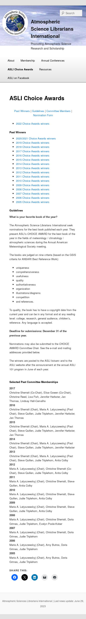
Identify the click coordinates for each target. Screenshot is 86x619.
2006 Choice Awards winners (32, 198)
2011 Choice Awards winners (32, 176)
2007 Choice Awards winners (32, 193)
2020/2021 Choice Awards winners (36, 138)
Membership (28, 60)
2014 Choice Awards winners (32, 164)
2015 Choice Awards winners (32, 160)
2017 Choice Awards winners (32, 151)
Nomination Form (43, 115)
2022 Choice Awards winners (32, 123)
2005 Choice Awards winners (33, 202)
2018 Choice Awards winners (32, 147)
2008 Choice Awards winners (32, 189)
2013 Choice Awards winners (32, 168)
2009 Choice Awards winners (32, 185)
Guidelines (38, 111)
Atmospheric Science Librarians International (52, 28)
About (11, 60)
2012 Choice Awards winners (32, 172)
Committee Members (58, 111)
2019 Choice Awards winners (32, 142)
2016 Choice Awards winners (32, 155)
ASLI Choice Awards (20, 69)
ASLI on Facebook (18, 78)
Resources (45, 69)
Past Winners (22, 111)
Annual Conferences (53, 60)
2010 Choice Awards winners (32, 181)
